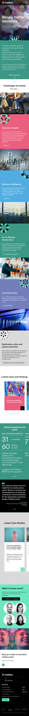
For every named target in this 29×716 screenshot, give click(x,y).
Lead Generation (7, 305)
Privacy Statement (10, 710)
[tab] (10, 413)
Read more (6, 145)
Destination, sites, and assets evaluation (14, 362)
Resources (24, 691)
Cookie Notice (24, 709)
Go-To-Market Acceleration (10, 254)
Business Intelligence (6, 689)
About (23, 687)
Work (23, 689)
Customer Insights (6, 687)
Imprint (3, 709)
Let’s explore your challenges (11, 599)
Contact (5, 699)
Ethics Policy (17, 709)
